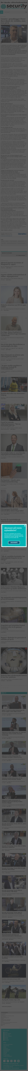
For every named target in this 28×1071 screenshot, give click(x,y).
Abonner (14, 542)
